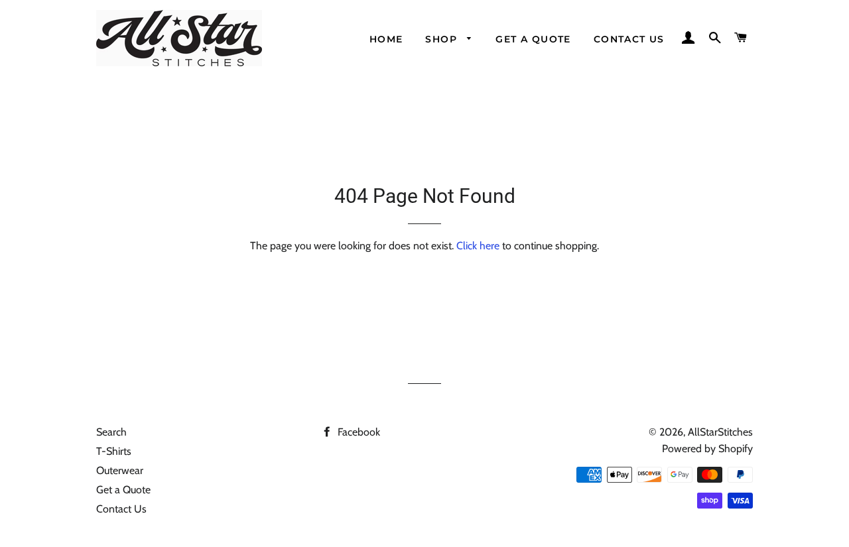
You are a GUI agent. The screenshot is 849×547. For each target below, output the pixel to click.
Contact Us (629, 39)
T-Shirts (113, 451)
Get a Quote (532, 39)
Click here (477, 245)
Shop (442, 39)
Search (111, 432)
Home (386, 39)
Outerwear (119, 470)
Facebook (357, 432)
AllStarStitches (720, 432)
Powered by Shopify (707, 448)
